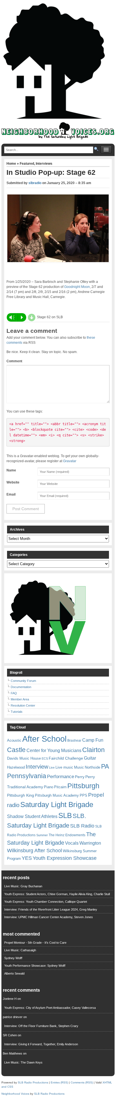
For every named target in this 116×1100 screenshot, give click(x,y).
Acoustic (14, 740)
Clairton (93, 749)
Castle (16, 749)
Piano (48, 787)
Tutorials (17, 711)
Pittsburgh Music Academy (57, 795)
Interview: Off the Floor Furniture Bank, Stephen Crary (41, 1026)
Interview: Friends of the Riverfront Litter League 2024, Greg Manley (50, 909)
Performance (60, 776)
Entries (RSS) (59, 1082)
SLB (65, 815)
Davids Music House (24, 758)
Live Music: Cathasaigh (20, 950)
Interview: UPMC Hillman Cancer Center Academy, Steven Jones (48, 917)
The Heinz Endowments (67, 835)
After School (44, 738)
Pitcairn (60, 787)
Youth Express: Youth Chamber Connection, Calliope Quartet (45, 901)
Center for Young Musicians (53, 750)
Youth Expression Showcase (65, 858)
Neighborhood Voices (15, 1093)
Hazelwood (16, 767)
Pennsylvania (26, 776)
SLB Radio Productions (33, 1082)
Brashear (74, 740)
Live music (64, 767)
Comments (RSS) (82, 1082)
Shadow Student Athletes (32, 816)
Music (79, 767)
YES (27, 858)
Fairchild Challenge (66, 758)
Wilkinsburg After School (34, 850)
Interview (37, 767)
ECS (45, 758)
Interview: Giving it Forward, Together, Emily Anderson (41, 1044)
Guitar (90, 758)
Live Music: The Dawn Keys (23, 1062)
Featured (27, 164)
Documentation (21, 687)
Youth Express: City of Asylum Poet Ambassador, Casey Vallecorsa (50, 1007)
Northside (92, 767)
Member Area (20, 699)
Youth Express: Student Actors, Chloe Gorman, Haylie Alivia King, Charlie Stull (57, 894)
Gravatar (69, 461)
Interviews (44, 164)
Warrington (90, 842)
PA (105, 766)
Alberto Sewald (14, 973)
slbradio (34, 183)
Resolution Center (23, 705)
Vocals (72, 843)
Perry (79, 776)
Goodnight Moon (77, 287)
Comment (14, 361)
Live (52, 767)
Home (11, 164)
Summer (42, 835)
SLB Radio (82, 826)
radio (13, 805)
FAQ (14, 693)
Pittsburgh (83, 786)
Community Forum (23, 680)
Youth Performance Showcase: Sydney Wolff (34, 965)
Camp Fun (92, 740)
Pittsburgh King (20, 795)
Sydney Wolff (13, 958)
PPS (83, 795)
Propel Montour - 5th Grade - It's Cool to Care (35, 942)
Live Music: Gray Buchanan (23, 886)
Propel (96, 795)
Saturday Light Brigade (56, 804)
